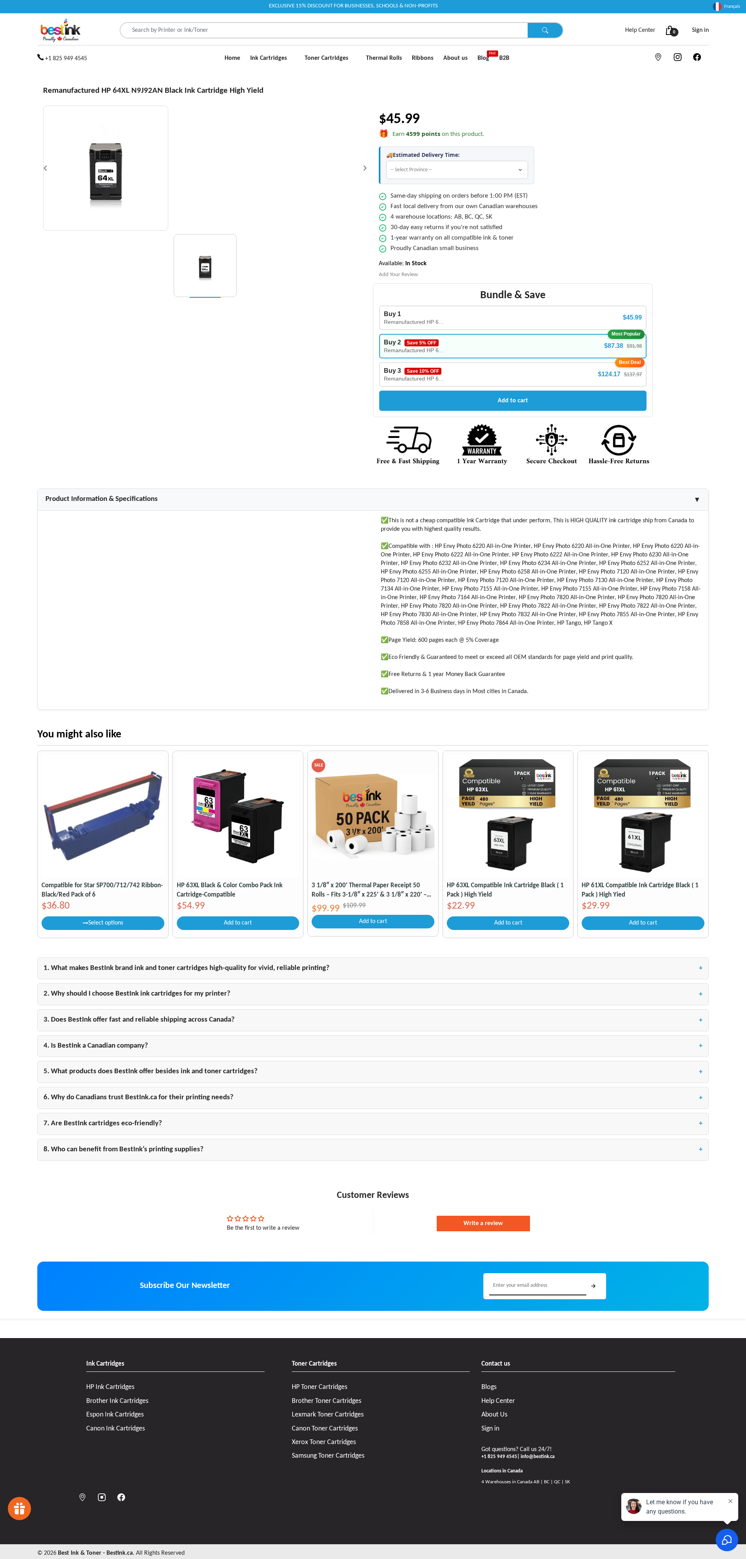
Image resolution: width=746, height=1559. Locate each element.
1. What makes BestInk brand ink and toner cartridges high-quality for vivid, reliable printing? (373, 968)
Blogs (489, 1387)
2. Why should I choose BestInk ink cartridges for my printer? (373, 994)
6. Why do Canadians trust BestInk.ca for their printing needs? (373, 1098)
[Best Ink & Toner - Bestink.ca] (60, 30)
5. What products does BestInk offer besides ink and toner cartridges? (373, 1072)
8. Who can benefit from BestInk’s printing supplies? (373, 1150)
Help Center (640, 30)
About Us (494, 1414)
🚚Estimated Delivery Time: (423, 154)
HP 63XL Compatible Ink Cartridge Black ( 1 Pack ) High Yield (505, 890)
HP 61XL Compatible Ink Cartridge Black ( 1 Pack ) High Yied (640, 890)
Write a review (483, 1223)
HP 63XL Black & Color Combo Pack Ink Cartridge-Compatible (229, 890)
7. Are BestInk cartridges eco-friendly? (373, 1124)
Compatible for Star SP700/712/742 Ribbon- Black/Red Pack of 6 (102, 890)
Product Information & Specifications (373, 499)
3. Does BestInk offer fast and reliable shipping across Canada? (373, 1020)
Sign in (700, 30)
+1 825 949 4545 (65, 59)
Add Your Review (398, 275)
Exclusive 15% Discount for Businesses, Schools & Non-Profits (353, 6)
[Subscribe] (593, 1286)
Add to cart (513, 401)
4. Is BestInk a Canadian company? (373, 1046)
